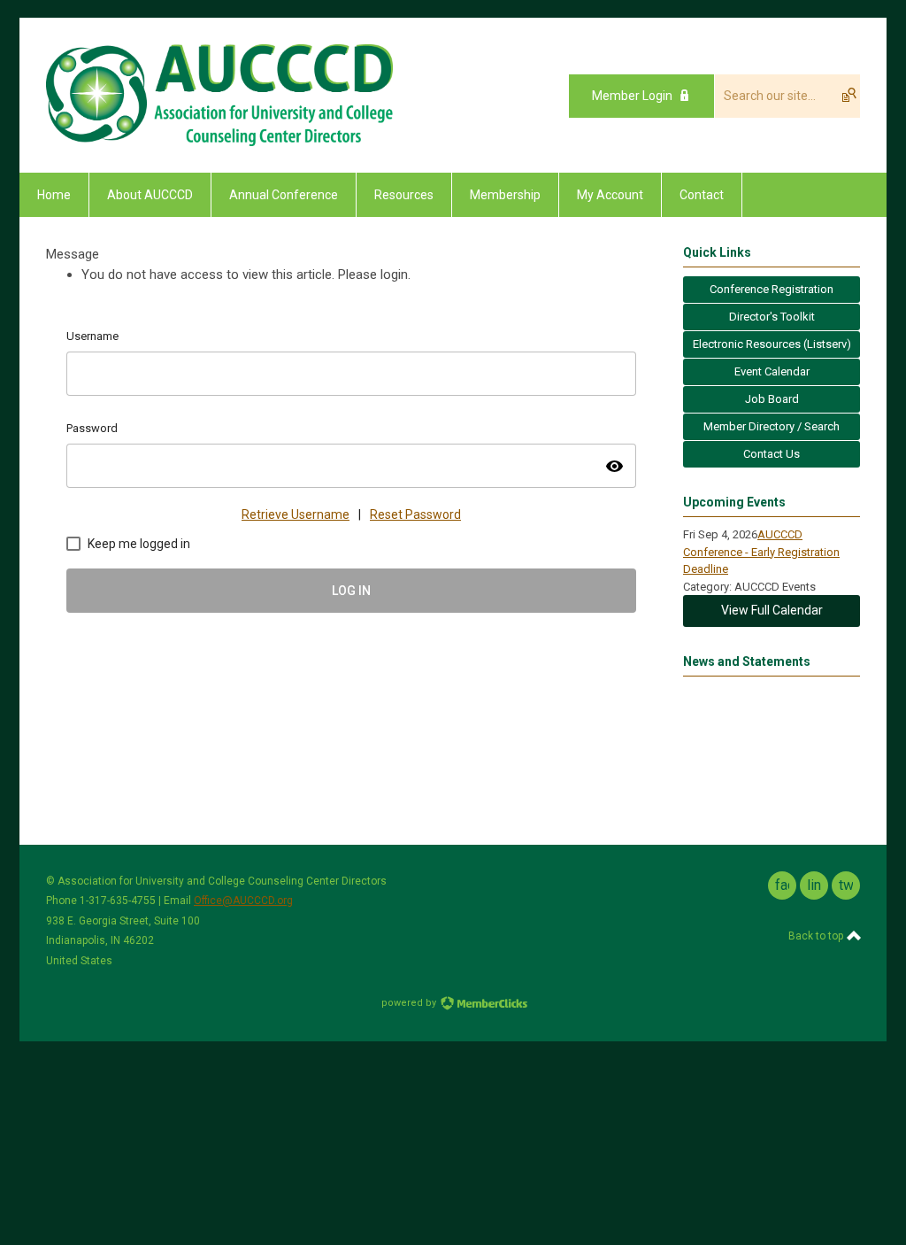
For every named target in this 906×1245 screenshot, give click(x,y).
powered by (410, 1003)
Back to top (817, 936)
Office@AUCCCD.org (243, 900)
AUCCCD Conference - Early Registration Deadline (761, 552)
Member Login (632, 96)
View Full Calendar (772, 610)
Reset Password (415, 514)
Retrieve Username (295, 514)
